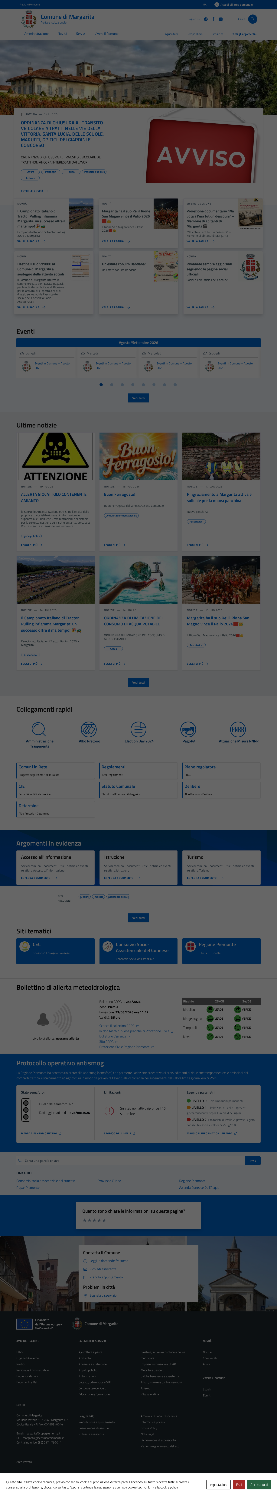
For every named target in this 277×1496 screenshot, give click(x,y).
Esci (239, 1484)
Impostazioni (218, 1484)
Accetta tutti (259, 1484)
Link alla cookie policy (163, 1487)
